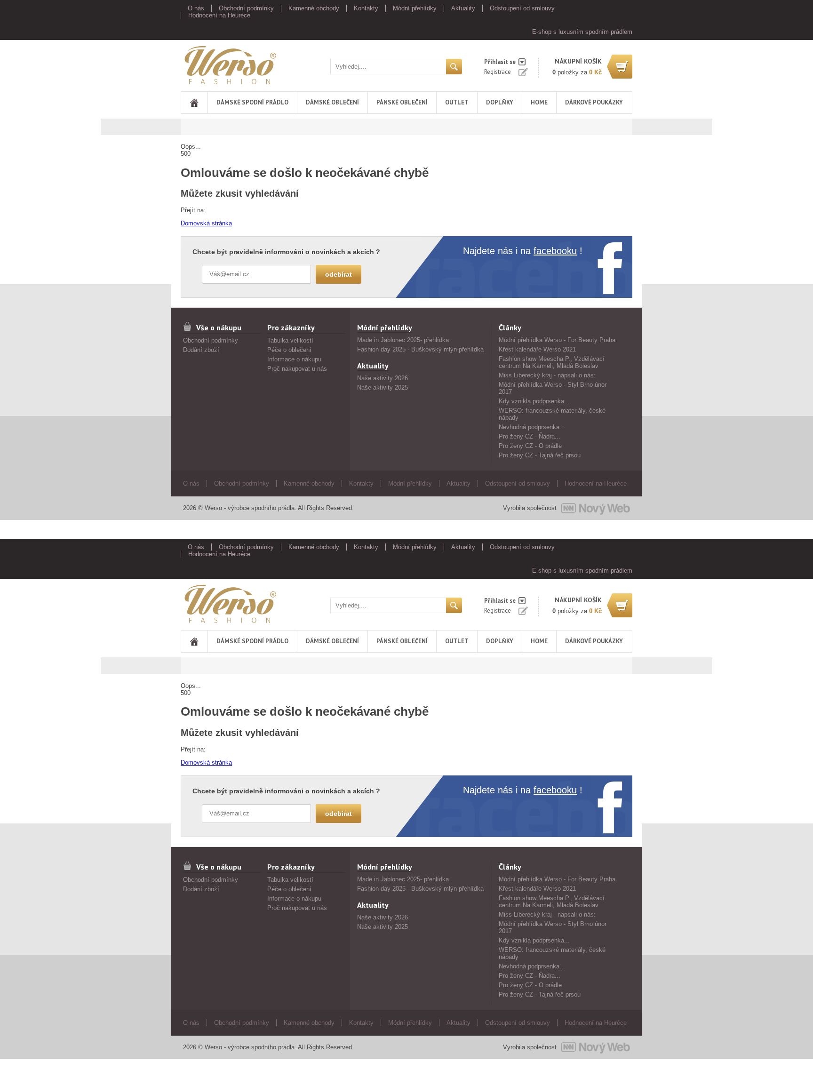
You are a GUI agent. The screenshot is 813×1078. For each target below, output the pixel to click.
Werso (189, 63)
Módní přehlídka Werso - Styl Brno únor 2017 (552, 388)
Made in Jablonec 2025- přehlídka (403, 339)
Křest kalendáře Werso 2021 (537, 349)
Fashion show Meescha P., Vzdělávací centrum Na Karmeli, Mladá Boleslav (552, 362)
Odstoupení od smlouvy (522, 8)
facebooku (555, 251)
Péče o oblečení (289, 349)
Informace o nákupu (294, 359)
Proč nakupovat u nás (297, 368)
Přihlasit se (500, 62)
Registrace (497, 72)
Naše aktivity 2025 (382, 387)
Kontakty (366, 8)
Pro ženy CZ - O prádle (530, 445)
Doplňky (499, 102)
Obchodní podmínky (246, 8)
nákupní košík (578, 61)
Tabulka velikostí (290, 340)
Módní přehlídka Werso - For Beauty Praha (557, 339)
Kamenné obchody (313, 8)
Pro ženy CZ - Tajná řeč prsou (540, 455)
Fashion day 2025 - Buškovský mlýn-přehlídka (420, 349)
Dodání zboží (201, 349)
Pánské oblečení (402, 102)
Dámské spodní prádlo (252, 102)
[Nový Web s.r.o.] (595, 508)
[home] (194, 102)
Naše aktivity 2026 (382, 378)
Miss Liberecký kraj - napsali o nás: (547, 375)
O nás (196, 8)
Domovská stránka (206, 223)
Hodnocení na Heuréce (219, 15)
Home (539, 102)
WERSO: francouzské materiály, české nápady (552, 414)
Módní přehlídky (415, 8)
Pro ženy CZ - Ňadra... (529, 436)
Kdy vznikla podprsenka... (534, 401)
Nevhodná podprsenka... (532, 427)
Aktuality (463, 8)
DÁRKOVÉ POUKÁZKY (594, 102)
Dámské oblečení (332, 102)
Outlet (457, 102)
